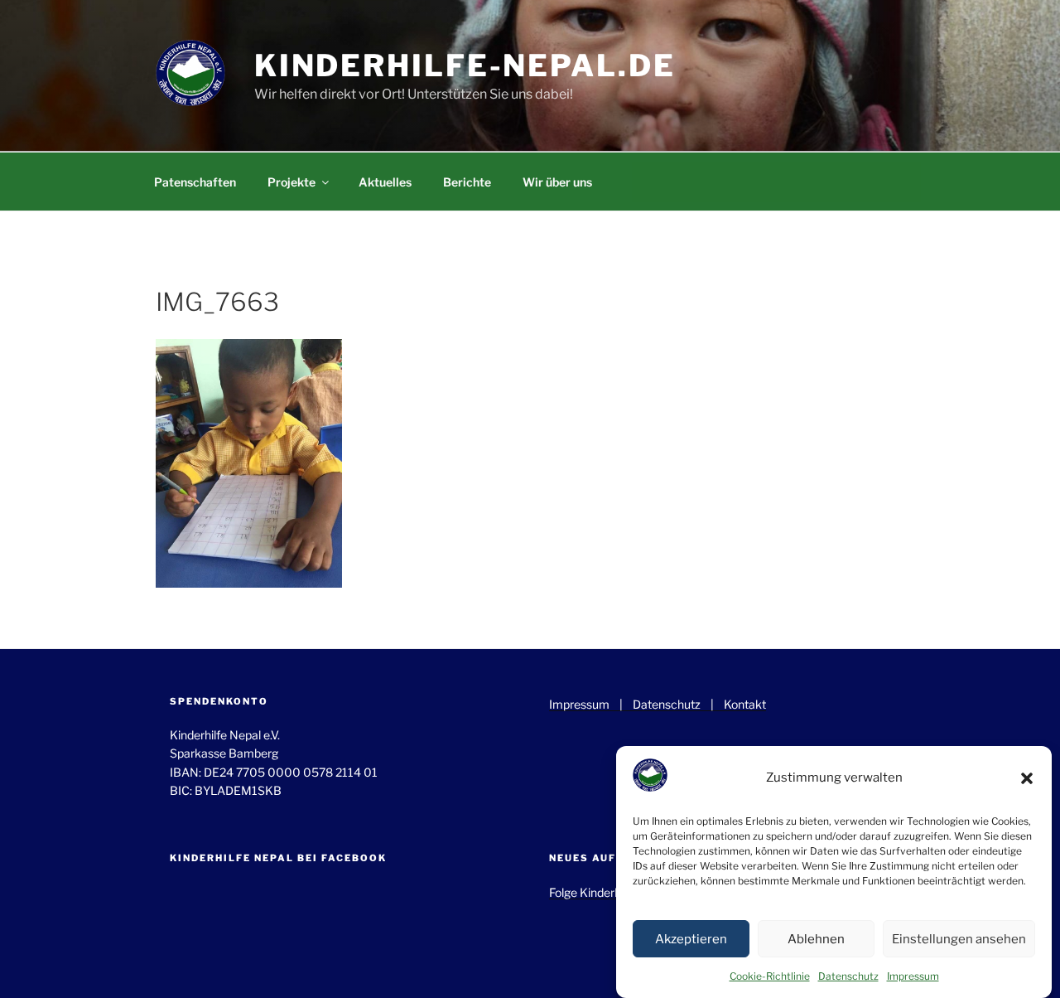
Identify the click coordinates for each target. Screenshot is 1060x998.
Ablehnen (816, 939)
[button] (1027, 778)
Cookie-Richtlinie (770, 976)
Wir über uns (557, 182)
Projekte (291, 182)
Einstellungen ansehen (959, 939)
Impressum (913, 976)
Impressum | (591, 704)
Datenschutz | (678, 704)
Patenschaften (195, 182)
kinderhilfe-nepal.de (465, 65)
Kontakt (745, 704)
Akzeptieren (691, 939)
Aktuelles (385, 182)
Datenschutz (848, 976)
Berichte (467, 182)
